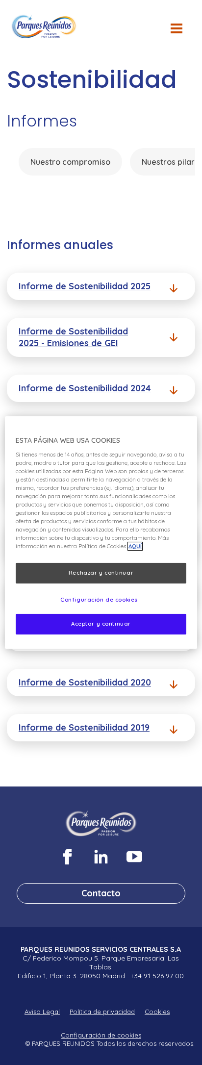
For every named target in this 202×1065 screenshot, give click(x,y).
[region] (101, 532)
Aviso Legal (42, 1011)
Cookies (157, 1011)
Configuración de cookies (101, 1035)
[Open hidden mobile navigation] (180, 34)
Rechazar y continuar (101, 572)
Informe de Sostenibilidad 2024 (85, 388)
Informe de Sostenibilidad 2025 (85, 286)
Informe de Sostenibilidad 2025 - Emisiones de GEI (73, 337)
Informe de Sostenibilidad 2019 (84, 727)
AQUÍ (135, 546)
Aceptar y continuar (101, 623)
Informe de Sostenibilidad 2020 (85, 682)
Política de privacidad (102, 1011)
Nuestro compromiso (70, 162)
